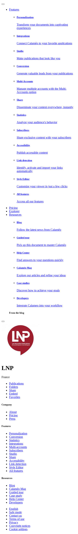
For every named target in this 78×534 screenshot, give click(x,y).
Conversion (16, 436)
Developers (16, 502)
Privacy (13, 522)
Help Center (16, 499)
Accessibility (16, 460)
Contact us (15, 515)
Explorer (14, 211)
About (13, 412)
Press (12, 418)
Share (12, 457)
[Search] (3, 321)
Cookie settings (18, 529)
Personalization (18, 433)
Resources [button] (15, 214)
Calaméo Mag (17, 488)
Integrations (16, 443)
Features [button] (14, 9)
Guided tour (16, 492)
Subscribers (16, 450)
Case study (15, 495)
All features (16, 470)
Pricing (13, 207)
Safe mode (15, 512)
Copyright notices (19, 525)
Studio (13, 453)
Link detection (17, 464)
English (13, 508)
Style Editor (16, 467)
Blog (12, 485)
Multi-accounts (18, 447)
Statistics (14, 440)
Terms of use (16, 519)
